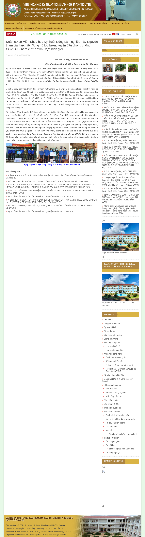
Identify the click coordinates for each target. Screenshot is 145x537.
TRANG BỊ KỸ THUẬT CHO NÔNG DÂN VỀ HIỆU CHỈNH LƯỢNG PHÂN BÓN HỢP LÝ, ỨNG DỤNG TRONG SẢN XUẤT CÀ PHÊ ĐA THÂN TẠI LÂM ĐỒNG (120, 181)
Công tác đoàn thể (112, 323)
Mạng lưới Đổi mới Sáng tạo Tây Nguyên (42, 28)
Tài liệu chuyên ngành (115, 422)
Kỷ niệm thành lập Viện (114, 375)
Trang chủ (9, 23)
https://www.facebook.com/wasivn (116, 252)
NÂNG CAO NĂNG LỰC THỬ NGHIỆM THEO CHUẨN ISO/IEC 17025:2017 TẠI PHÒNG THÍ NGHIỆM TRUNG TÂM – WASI (120, 198)
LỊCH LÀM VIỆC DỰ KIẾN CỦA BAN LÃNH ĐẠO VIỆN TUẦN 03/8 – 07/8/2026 (120, 189)
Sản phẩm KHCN (79, 23)
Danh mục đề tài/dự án (116, 357)
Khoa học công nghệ (58, 23)
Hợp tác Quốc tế (113, 346)
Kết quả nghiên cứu (114, 361)
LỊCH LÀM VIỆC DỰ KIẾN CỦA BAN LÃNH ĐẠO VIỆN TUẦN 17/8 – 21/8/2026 (120, 141)
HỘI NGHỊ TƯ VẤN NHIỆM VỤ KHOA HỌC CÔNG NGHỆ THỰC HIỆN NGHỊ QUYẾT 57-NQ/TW (48, 181)
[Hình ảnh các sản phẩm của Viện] (108, 67)
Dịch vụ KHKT (110, 327)
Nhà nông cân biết (114, 396)
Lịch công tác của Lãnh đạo (121, 448)
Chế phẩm (108, 319)
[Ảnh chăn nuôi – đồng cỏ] (120, 78)
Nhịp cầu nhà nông (98, 23)
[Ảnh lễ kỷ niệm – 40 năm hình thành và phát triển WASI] (108, 78)
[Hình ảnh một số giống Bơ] (120, 67)
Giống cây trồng (111, 338)
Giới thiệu (21, 23)
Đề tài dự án (109, 331)
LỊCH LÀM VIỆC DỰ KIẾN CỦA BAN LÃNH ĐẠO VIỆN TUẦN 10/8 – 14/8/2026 (120, 172)
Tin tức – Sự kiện (37, 23)
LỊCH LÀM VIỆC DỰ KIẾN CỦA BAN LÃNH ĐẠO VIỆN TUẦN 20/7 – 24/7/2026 (40, 211)
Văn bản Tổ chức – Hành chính (123, 433)
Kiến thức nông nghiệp (116, 392)
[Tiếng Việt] (114, 34)
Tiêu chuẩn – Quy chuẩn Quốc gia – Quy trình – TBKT (122, 370)
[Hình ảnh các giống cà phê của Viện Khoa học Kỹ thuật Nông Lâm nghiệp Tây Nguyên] (133, 67)
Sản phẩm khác (111, 400)
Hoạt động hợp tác (112, 342)
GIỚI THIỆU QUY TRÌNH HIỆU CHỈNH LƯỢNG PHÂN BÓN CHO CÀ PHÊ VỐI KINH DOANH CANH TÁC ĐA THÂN (120, 110)
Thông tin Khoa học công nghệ (119, 364)
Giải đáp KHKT (112, 388)
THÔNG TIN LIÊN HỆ (13, 28)
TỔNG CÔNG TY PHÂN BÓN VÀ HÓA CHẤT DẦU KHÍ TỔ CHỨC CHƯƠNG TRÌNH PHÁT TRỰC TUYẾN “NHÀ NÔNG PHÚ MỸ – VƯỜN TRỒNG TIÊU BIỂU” (120, 121)
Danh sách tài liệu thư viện (117, 415)
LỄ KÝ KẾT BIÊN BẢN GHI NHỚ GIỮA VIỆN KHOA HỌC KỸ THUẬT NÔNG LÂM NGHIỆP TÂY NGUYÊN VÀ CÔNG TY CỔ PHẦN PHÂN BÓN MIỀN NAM (120, 133)
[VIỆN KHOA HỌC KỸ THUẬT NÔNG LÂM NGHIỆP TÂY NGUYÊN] (120, 237)
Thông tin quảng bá (112, 407)
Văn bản (109, 430)
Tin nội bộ (110, 445)
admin (16, 55)
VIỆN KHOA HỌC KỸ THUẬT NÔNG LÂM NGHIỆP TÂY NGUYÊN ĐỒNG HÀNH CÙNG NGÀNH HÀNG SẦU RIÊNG (119, 100)
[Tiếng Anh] (117, 34)
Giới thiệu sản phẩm (113, 334)
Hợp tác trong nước (114, 349)
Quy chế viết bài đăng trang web (120, 418)
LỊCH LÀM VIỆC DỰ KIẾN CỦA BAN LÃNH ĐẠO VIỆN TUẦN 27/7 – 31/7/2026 (40, 196)
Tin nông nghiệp (113, 452)
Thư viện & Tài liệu (119, 23)
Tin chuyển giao (113, 441)
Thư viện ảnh (111, 59)
